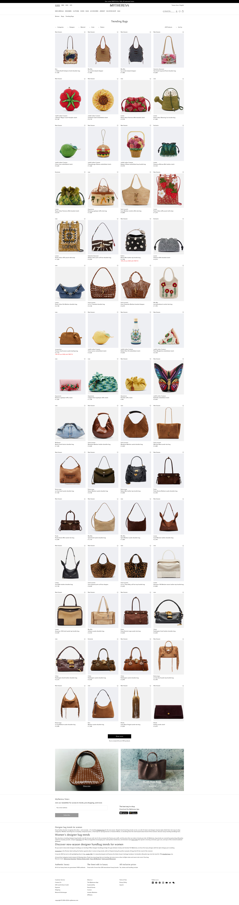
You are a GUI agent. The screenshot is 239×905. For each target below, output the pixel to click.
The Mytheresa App (92, 882)
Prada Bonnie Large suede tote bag (131, 631)
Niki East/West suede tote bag (162, 444)
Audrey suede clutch (159, 724)
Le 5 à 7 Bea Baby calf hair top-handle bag (133, 584)
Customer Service (60, 880)
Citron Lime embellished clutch (64, 164)
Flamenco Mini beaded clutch (161, 257)
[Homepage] (119, 5)
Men (62, 5)
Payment (57, 887)
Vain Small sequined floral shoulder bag (164, 71)
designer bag (101, 830)
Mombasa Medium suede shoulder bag (132, 444)
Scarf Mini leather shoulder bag (64, 584)
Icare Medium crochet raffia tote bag (131, 211)
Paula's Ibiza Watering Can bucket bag (164, 117)
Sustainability (91, 885)
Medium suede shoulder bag (96, 724)
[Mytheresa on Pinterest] (160, 882)
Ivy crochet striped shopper (95, 71)
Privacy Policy (123, 882)
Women (57, 5)
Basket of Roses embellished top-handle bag (133, 164)
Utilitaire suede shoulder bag (96, 631)
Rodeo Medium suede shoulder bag (98, 491)
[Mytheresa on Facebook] (156, 882)
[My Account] (177, 11)
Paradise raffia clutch (126, 397)
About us (89, 880)
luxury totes (134, 839)
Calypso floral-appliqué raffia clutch (98, 397)
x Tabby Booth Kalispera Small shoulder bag (67, 71)
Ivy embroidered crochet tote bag (162, 304)
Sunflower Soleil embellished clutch (98, 117)
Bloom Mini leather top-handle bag (131, 257)
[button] (164, 11)
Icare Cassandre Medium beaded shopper (133, 304)
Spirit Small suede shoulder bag (97, 537)
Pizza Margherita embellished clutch (163, 351)
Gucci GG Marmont (95, 859)
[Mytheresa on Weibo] (170, 882)
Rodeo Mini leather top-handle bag (131, 491)
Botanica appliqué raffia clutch (64, 397)
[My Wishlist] (180, 11)
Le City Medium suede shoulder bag (65, 724)
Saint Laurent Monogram (109, 859)
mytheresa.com (73, 900)
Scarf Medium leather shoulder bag (163, 537)
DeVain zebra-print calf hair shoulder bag (99, 257)
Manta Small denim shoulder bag (64, 444)
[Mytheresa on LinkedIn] (153, 882)
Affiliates (89, 895)
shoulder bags (166, 854)
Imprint (122, 885)
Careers (89, 890)
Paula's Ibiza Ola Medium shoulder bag (66, 304)
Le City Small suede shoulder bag (64, 491)
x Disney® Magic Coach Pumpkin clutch (66, 117)
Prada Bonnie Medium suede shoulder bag (165, 491)
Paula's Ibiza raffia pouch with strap (163, 211)
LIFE (71, 5)
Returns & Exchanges (61, 892)
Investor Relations (92, 892)
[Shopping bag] (183, 11)
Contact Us (58, 882)
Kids (67, 5)
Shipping (57, 890)
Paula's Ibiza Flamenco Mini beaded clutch (133, 117)
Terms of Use (123, 880)
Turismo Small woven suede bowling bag (66, 351)
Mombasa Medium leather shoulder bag (99, 444)
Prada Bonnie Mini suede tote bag (64, 537)
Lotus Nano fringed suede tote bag (130, 724)
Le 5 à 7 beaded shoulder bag (96, 304)
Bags (62, 16)
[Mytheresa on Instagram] (163, 882)
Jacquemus (58, 851)
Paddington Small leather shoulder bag (164, 631)
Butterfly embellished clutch (161, 397)
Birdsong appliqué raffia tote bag (97, 211)
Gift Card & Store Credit (62, 885)
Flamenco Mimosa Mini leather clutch (163, 164)
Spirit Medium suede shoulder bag (130, 537)
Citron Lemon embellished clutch (97, 351)
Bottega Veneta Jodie (83, 859)
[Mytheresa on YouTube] (167, 882)
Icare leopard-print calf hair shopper (98, 584)
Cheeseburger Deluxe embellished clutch (99, 164)
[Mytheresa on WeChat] (173, 882)
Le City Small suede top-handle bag (163, 678)
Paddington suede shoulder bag (97, 678)
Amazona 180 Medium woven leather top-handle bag (168, 584)
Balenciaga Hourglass (70, 859)
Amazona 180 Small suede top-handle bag (67, 631)
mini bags (79, 839)
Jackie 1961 (89, 854)
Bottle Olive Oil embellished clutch (130, 351)
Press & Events (91, 887)
